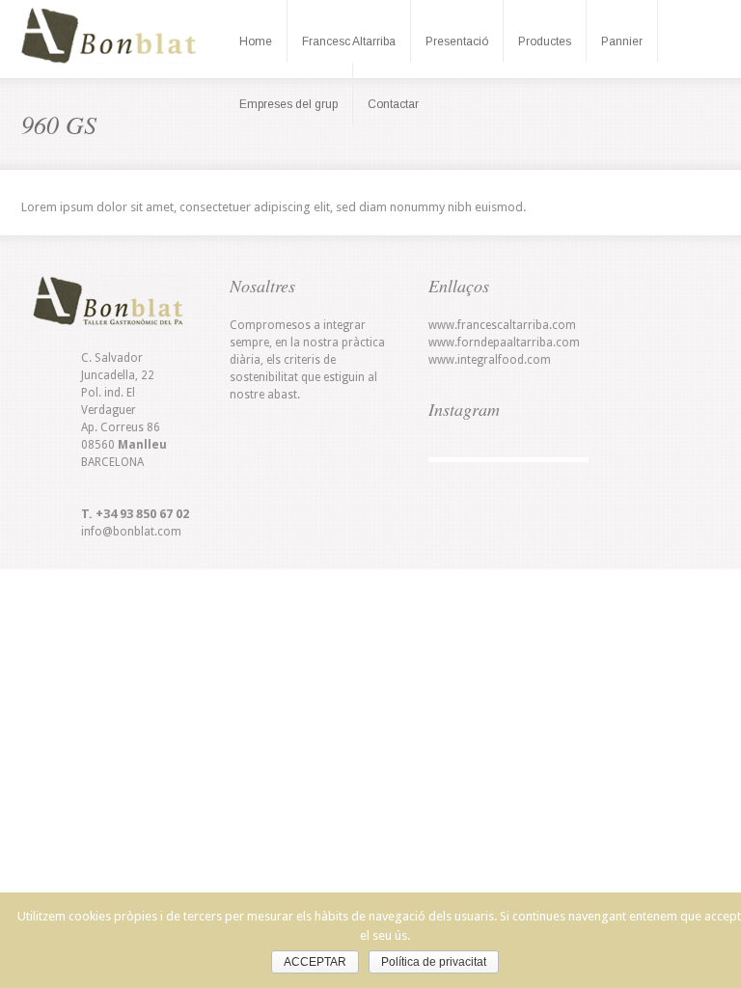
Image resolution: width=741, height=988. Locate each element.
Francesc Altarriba (349, 41)
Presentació (456, 41)
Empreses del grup (288, 104)
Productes (544, 41)
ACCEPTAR (315, 962)
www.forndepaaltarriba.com (504, 342)
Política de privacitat (433, 962)
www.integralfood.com (489, 360)
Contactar (393, 104)
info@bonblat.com (131, 531)
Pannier (622, 41)
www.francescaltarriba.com (502, 325)
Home (255, 41)
